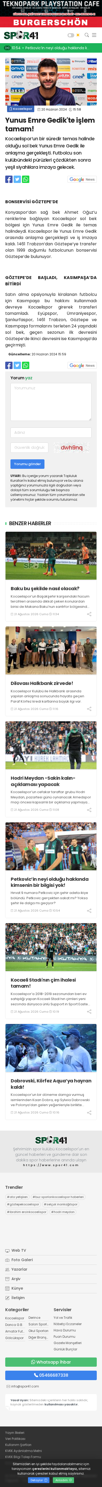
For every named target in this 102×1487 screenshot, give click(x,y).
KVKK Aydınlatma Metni (23, 1451)
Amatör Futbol (16, 1331)
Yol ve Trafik (63, 1317)
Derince (34, 1317)
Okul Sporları (38, 1331)
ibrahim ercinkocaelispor (26, 1212)
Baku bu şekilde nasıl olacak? (45, 588)
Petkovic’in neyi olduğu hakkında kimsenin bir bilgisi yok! (49, 882)
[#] (51, 1140)
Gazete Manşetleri (68, 1343)
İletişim (17, 1297)
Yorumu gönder (27, 463)
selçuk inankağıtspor (60, 1204)
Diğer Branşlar (39, 1337)
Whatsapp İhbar (53, 1362)
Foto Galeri (21, 1259)
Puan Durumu (64, 1336)
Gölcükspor (14, 1338)
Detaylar (37, 1480)
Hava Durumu (65, 1330)
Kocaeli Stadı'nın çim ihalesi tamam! (43, 983)
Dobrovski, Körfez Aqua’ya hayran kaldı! (51, 1084)
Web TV (18, 1250)
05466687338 (53, 1375)
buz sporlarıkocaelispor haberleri (58, 1197)
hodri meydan (63, 1212)
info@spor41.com (25, 1386)
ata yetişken (17, 1197)
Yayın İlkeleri (14, 1432)
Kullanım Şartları (18, 1445)
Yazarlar (18, 1269)
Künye (16, 1288)
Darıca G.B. (14, 1324)
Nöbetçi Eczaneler (68, 1324)
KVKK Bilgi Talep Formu (23, 1457)
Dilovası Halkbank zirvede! (42, 683)
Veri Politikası (15, 1438)
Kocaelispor (22, 109)
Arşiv (15, 1278)
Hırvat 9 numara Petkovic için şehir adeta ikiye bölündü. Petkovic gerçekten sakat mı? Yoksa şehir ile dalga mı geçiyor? (49, 898)
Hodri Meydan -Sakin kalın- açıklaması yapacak (43, 781)
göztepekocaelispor (23, 1204)
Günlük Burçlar (65, 1349)
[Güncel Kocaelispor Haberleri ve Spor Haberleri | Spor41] (19, 35)
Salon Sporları (40, 1324)
